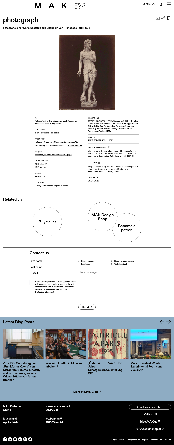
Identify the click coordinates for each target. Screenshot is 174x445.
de (144, 4)
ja (153, 4)
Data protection (133, 439)
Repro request (87, 261)
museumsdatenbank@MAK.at (58, 408)
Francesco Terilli (75, 145)
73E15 (90, 140)
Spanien (67, 142)
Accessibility (156, 439)
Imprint (145, 439)
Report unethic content (124, 261)
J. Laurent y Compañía (53, 142)
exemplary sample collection (47, 133)
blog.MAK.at (148, 421)
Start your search (148, 407)
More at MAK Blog (85, 392)
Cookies (167, 439)
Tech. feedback (120, 264)
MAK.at (148, 414)
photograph (66, 154)
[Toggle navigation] (169, 5)
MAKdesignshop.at (148, 429)
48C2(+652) (107, 140)
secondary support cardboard (48, 154)
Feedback (85, 264)
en (148, 4)
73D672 (97, 140)
